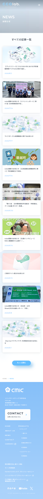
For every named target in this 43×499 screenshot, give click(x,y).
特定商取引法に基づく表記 (13, 464)
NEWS (8, 435)
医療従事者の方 (27, 443)
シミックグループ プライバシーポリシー (18, 475)
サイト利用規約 (10, 468)
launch (15, 444)
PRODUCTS (23, 426)
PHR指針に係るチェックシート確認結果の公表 (15, 480)
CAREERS (9, 444)
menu (39, 5)
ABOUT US (10, 431)
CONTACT (9, 440)
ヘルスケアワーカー (25, 451)
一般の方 (24, 433)
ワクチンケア (23, 429)
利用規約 (24, 438)
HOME (5, 378)
